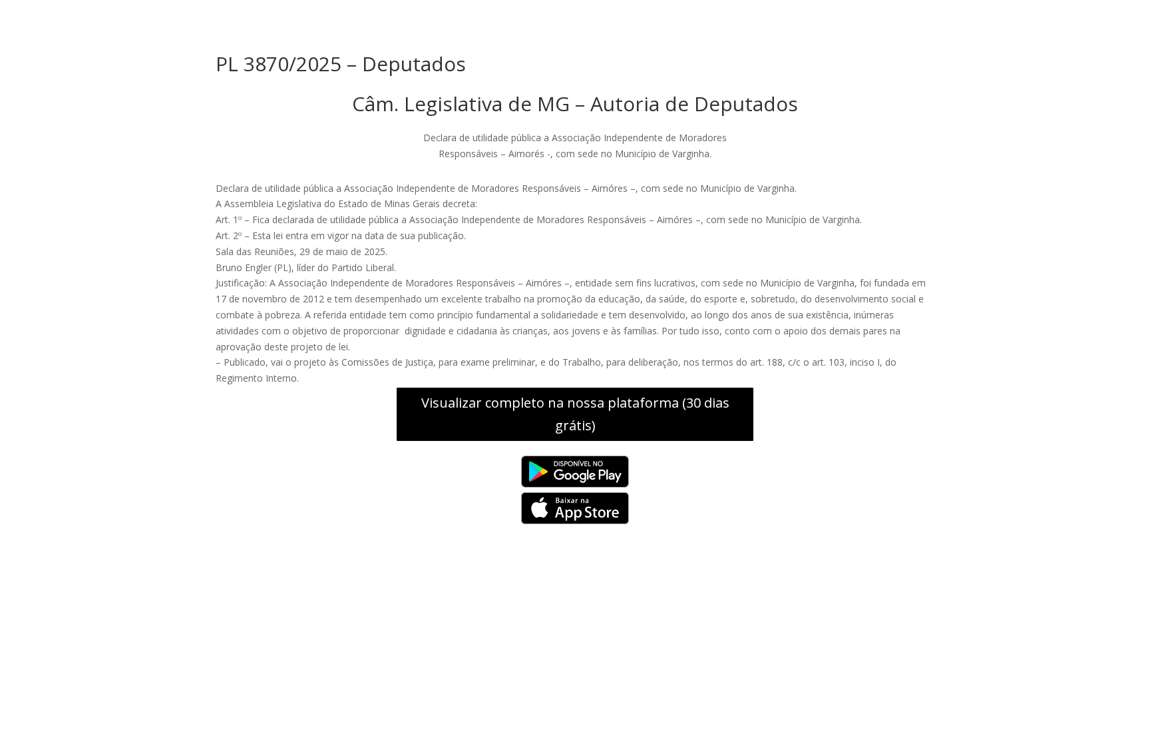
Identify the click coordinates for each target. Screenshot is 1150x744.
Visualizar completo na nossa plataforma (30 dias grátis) (575, 414)
